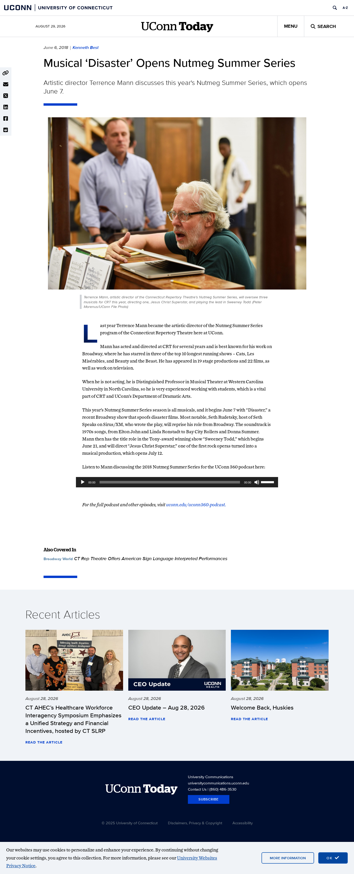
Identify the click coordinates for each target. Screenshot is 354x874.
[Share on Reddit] (5, 130)
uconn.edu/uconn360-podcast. (196, 504)
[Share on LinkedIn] (5, 107)
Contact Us (197, 789)
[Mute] (256, 482)
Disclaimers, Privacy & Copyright (195, 823)
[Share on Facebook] (5, 118)
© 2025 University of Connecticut (130, 823)
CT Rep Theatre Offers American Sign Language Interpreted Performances (150, 558)
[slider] (268, 481)
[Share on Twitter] (5, 96)
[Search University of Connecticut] (335, 8)
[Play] (82, 482)
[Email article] (5, 84)
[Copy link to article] (5, 73)
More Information (288, 858)
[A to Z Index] (345, 8)
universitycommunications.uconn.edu (218, 783)
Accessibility (242, 823)
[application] (177, 482)
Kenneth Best (85, 47)
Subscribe (209, 799)
